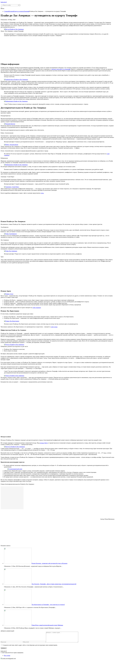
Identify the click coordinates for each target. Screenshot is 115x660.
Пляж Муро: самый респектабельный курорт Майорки (47, 625)
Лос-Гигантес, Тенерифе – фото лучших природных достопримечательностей (54, 584)
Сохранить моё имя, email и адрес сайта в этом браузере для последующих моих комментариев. (30, 645)
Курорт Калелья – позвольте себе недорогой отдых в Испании (49, 563)
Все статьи (7, 655)
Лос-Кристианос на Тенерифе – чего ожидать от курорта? (48, 604)
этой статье (54, 327)
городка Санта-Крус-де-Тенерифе (60, 69)
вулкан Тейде (44, 443)
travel (4, 2)
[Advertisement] (57, 49)
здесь (42, 193)
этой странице (37, 307)
